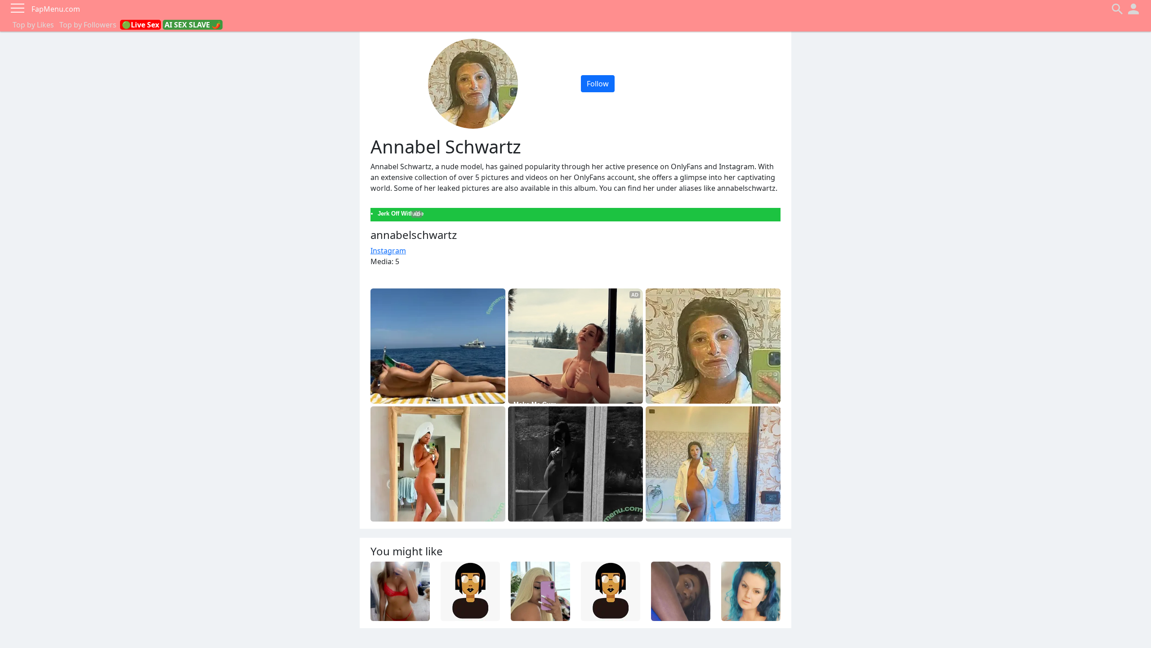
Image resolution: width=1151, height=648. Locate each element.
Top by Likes (33, 25)
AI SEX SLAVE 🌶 (193, 25)
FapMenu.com (55, 9)
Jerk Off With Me (401, 213)
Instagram (388, 251)
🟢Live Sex (140, 25)
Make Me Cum (534, 404)
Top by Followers (87, 25)
